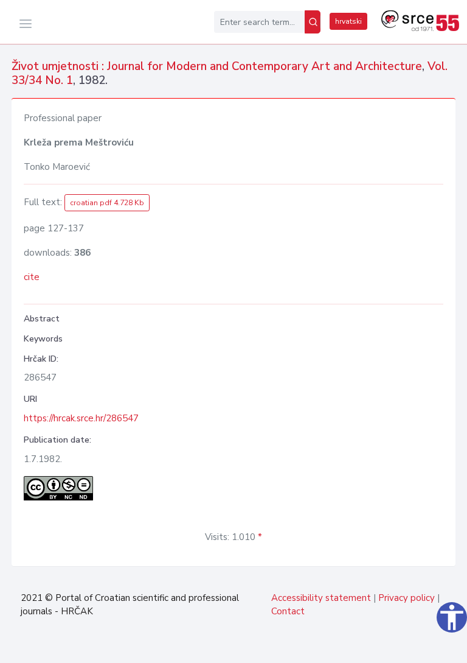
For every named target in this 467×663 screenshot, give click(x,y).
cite (32, 277)
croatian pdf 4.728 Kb (107, 203)
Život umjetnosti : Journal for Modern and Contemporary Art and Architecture (217, 66)
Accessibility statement (321, 598)
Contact (288, 611)
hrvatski (348, 21)
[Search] (312, 21)
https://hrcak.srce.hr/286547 (81, 418)
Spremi (427, 647)
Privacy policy (406, 598)
